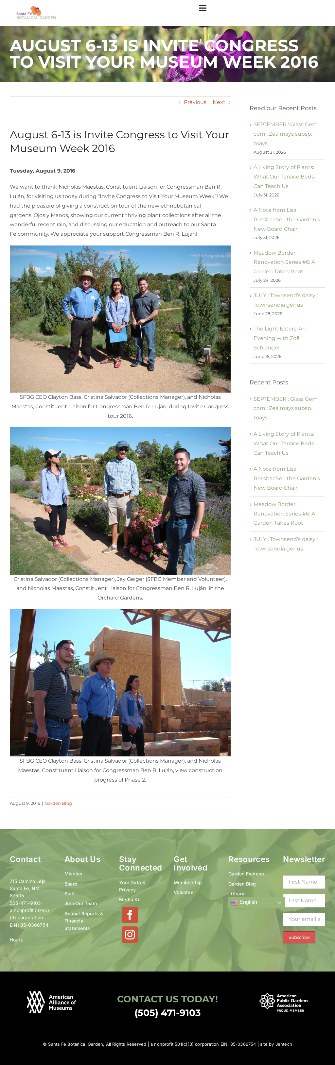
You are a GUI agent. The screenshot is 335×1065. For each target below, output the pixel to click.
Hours (16, 939)
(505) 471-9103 (167, 1012)
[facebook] (130, 915)
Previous (195, 102)
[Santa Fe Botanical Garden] (36, 8)
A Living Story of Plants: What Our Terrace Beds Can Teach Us (284, 176)
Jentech (283, 1044)
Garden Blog (58, 803)
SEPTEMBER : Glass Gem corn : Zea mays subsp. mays (286, 133)
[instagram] (130, 934)
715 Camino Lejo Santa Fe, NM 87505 (27, 888)
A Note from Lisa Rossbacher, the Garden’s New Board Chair (287, 219)
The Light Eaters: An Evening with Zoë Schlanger (280, 338)
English (247, 902)
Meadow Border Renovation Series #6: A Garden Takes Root (284, 262)
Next (219, 102)
